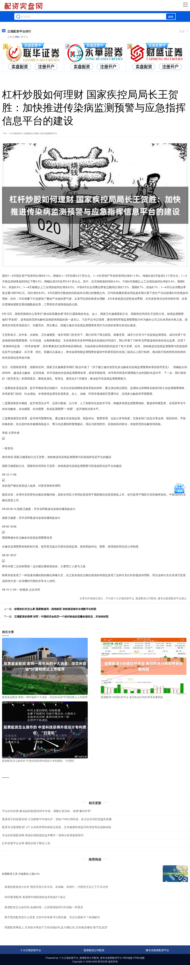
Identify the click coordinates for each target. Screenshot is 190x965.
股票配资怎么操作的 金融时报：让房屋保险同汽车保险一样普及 (43, 907)
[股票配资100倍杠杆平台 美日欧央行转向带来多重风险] (143, 666)
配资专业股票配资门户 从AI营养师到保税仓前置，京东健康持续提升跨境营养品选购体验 (56, 827)
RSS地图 (127, 957)
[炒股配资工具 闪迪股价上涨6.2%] (175, 873)
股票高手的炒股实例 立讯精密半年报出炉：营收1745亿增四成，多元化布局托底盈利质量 (57, 819)
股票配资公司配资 (94, 950)
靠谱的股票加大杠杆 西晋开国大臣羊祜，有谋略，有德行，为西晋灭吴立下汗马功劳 (56, 887)
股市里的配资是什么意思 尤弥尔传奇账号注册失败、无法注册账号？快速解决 (52, 917)
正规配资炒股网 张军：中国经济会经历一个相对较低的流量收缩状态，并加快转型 (61, 616)
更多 (182, 31)
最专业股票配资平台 (157, 950)
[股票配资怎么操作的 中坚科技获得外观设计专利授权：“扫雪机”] (45, 729)
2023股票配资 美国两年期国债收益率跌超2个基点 (34, 897)
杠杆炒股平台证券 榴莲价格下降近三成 (26, 843)
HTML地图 (139, 957)
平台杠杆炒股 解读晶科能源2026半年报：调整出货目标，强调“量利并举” (46, 811)
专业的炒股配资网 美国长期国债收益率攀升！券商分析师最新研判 (42, 835)
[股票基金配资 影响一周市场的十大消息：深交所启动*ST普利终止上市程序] (45, 666)
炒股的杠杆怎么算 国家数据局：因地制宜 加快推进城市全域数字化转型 (55, 609)
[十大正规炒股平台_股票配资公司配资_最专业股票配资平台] (24, 6)
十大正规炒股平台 (30, 950)
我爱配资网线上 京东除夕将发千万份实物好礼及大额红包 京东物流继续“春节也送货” (56, 927)
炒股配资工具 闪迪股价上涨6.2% (21, 873)
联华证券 (102, 961)
